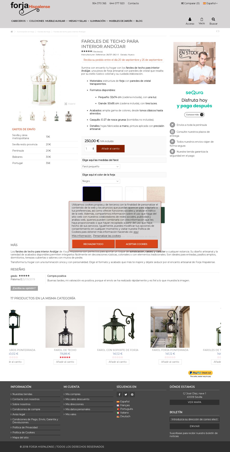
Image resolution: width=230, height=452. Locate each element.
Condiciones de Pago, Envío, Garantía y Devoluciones (35, 421)
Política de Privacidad (25, 427)
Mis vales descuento (77, 399)
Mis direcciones (74, 404)
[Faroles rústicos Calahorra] (141, 327)
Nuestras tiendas (22, 394)
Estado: (124, 54)
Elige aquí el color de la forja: (99, 174)
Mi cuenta (71, 386)
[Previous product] (216, 31)
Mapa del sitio (20, 437)
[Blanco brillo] (113, 194)
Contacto (133, 3)
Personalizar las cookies (107, 235)
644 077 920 (117, 3)
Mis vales (70, 414)
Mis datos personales (77, 409)
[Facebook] (119, 394)
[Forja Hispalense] (30, 8)
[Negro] (92, 194)
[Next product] (218, 31)
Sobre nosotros (21, 404)
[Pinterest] (132, 394)
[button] (19, 21)
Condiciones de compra (26, 409)
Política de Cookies (23, 432)
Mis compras (72, 394)
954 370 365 (99, 3)
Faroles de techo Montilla (36, 350)
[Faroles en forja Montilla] (88, 327)
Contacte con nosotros (25, 399)
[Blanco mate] (134, 194)
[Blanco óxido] (155, 194)
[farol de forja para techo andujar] (20, 116)
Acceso (190, 23)
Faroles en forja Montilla (88, 350)
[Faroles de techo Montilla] (36, 327)
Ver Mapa (194, 402)
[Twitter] (125, 394)
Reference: (101, 54)
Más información (82, 235)
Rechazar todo (93, 244)
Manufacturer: (88, 54)
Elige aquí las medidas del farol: (100, 160)
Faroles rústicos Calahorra (141, 350)
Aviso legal (18, 414)
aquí (136, 231)
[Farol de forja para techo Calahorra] (194, 327)
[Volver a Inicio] (12, 32)
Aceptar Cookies (136, 244)
